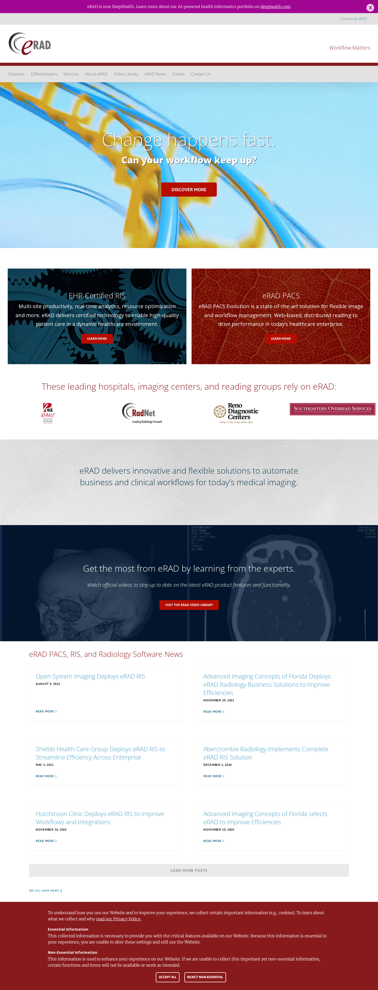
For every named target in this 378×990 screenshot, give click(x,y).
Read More (45, 711)
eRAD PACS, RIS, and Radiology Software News (106, 654)
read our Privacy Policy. (118, 918)
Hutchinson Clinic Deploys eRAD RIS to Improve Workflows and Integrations (100, 817)
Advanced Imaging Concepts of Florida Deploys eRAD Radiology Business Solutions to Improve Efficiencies (267, 684)
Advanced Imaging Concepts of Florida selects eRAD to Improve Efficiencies (265, 817)
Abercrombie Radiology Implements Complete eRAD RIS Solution (265, 753)
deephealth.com (275, 6)
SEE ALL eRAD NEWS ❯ (45, 890)
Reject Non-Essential (205, 977)
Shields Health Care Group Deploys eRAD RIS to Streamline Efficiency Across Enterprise (100, 753)
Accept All (167, 977)
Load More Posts (189, 870)
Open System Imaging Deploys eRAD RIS (90, 676)
